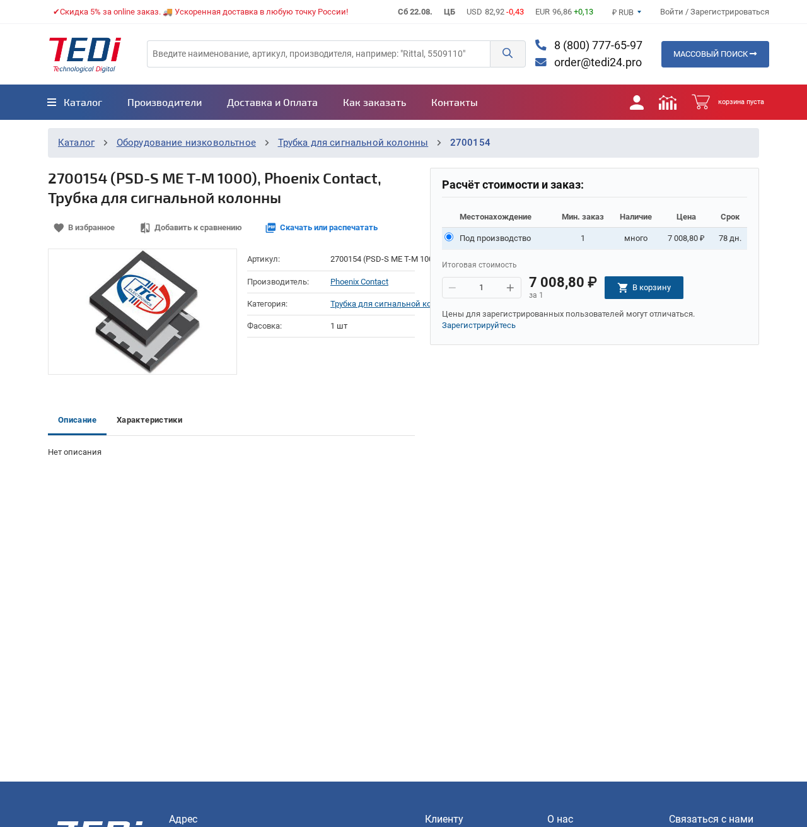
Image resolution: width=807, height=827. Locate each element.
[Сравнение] (668, 102)
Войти (672, 11)
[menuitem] (74, 102)
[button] (507, 53)
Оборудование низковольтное (186, 142)
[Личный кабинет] (637, 102)
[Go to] (85, 54)
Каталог (76, 142)
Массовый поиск (711, 54)
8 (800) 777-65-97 (597, 45)
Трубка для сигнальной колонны (353, 142)
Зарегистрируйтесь (479, 325)
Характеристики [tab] (149, 420)
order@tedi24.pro (597, 62)
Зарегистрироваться (729, 11)
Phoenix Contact (359, 281)
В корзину (651, 287)
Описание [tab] (77, 420)
